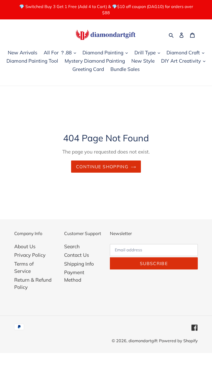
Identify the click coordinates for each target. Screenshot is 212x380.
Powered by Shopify (178, 340)
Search (72, 246)
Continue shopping (102, 166)
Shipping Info (79, 264)
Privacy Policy (30, 255)
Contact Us (76, 255)
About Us (24, 246)
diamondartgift (143, 340)
